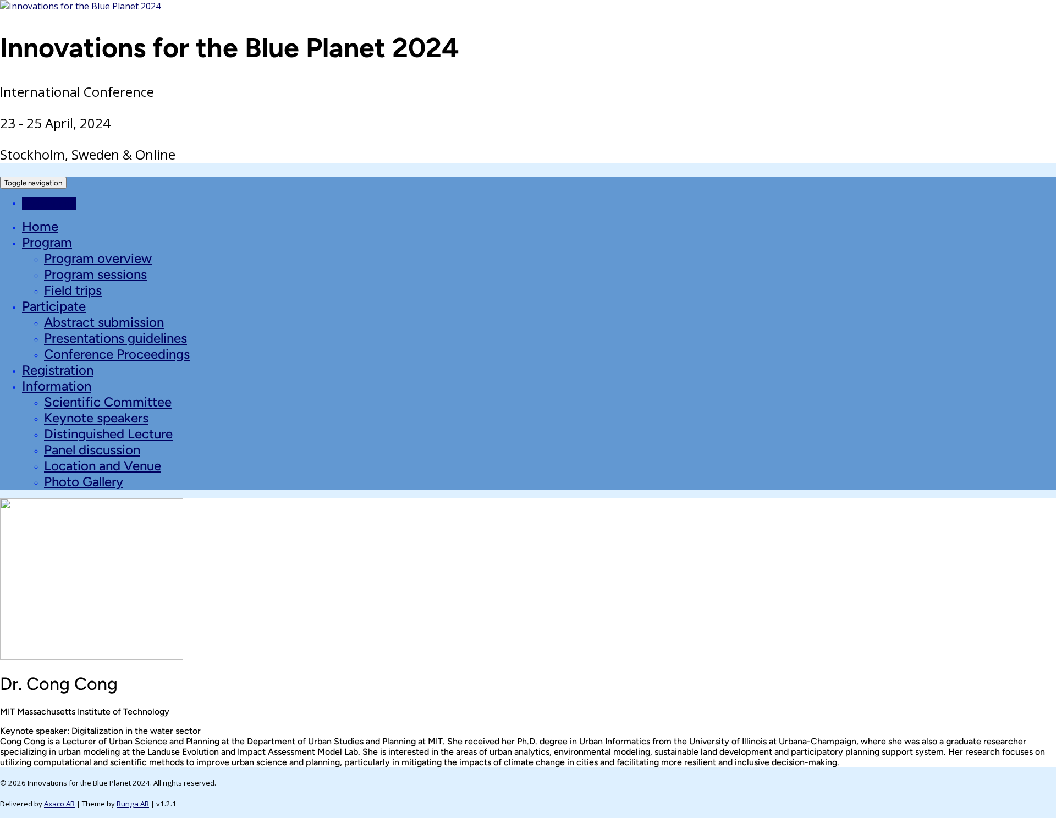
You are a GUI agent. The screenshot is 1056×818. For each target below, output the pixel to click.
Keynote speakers (96, 418)
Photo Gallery (83, 482)
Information (56, 386)
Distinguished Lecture (108, 434)
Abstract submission (104, 322)
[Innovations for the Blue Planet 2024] (80, 6)
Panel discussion (92, 450)
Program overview (98, 258)
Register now (49, 203)
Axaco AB (59, 804)
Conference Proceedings (117, 354)
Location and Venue (102, 466)
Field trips (73, 290)
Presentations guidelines (115, 338)
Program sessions (95, 274)
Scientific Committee (108, 402)
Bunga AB (133, 804)
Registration (58, 370)
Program (47, 242)
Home (40, 226)
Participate (54, 306)
